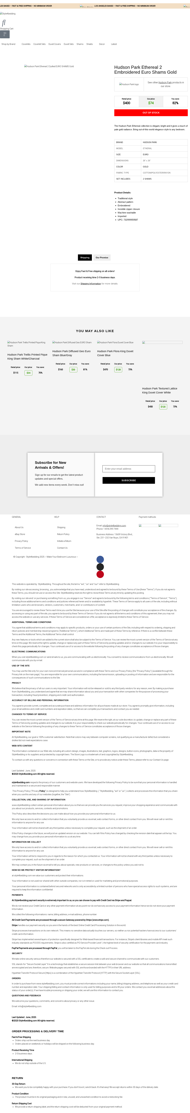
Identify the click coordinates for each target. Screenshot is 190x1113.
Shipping (61, 527)
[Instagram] (100, 567)
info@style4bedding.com (114, 525)
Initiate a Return (64, 541)
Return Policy (63, 534)
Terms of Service (23, 548)
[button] (10, 44)
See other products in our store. (166, 84)
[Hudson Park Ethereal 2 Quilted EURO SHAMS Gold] (49, 66)
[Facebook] (100, 559)
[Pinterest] (100, 574)
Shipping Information (91, 283)
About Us (19, 527)
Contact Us (62, 548)
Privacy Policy (21, 541)
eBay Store (20, 534)
